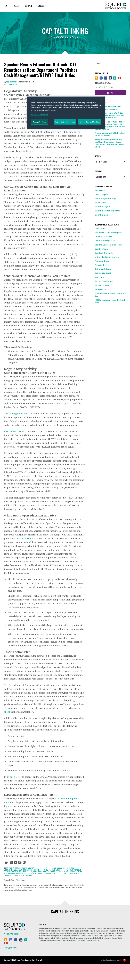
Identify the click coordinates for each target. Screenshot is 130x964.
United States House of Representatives (107, 210)
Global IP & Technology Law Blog (105, 240)
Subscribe (42, 6)
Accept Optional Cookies (90, 122)
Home (6, 6)
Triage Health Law (100, 289)
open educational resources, (45, 872)
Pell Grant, (71, 872)
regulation (26, 538)
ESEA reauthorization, (23, 870)
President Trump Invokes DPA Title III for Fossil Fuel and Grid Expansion (110, 134)
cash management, (59, 868)
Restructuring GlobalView (103, 269)
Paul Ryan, (62, 872)
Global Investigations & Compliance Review (108, 244)
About (16, 6)
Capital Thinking (12, 81)
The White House (100, 202)
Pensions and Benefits (102, 261)
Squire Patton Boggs (115, 6)
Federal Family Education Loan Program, (65, 870)
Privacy (6, 947)
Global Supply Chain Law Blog (104, 253)
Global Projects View (101, 249)
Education (13, 85)
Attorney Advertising (11, 934)
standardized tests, (52, 873)
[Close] (101, 99)
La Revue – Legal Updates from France (107, 257)
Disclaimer (13, 947)
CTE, (69, 868)
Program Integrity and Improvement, (23, 873)
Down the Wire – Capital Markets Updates (108, 232)
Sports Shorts (99, 277)
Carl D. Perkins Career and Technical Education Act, (30, 868)
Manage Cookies (39, 122)
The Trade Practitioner (102, 285)
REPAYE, (41, 873)
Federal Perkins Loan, (12, 872)
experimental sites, (41, 870)
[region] (66, 112)
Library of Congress (101, 194)
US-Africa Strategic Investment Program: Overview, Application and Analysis (108, 107)
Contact (28, 6)
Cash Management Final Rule (19, 413)
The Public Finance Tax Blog (104, 281)
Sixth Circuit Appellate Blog (103, 273)
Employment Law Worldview (103, 236)
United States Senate (101, 214)
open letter (15, 776)
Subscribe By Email (104, 83)
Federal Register (100, 190)
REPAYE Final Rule (14, 431)
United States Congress (102, 206)
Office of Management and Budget (105, 198)
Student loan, (67, 873)
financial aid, (27, 872)
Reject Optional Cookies (65, 122)
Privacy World (99, 265)
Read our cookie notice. (39, 114)
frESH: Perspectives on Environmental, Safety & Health (110, 301)
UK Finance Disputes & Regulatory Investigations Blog (110, 294)
